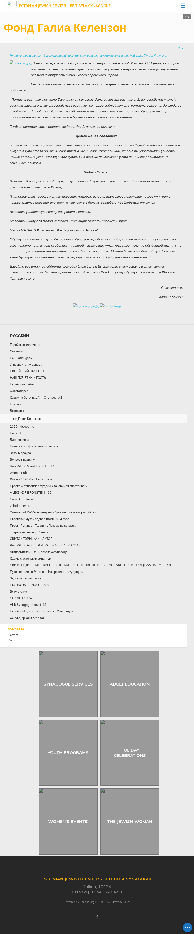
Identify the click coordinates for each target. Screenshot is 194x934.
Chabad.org (87, 902)
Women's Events (68, 821)
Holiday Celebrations (130, 752)
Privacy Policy (121, 902)
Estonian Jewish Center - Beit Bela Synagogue (65, 6)
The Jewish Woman (129, 821)
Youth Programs (68, 752)
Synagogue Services (68, 684)
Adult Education (130, 684)
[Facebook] (97, 917)
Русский (19, 335)
